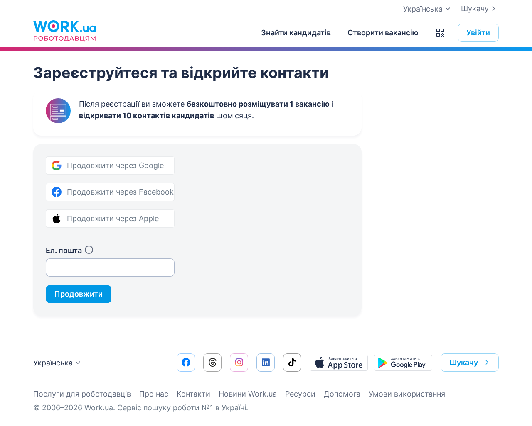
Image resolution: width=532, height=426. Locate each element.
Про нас (153, 393)
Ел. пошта (64, 250)
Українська (53, 362)
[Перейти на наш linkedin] (265, 362)
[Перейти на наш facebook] (186, 362)
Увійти (478, 32)
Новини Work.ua (248, 393)
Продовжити (78, 294)
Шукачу (475, 8)
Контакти (193, 393)
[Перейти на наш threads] (212, 362)
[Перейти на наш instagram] (239, 362)
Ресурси (300, 393)
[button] (440, 33)
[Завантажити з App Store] (339, 362)
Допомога (342, 393)
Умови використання (407, 393)
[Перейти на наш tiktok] (292, 362)
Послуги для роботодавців (82, 393)
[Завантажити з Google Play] (403, 362)
